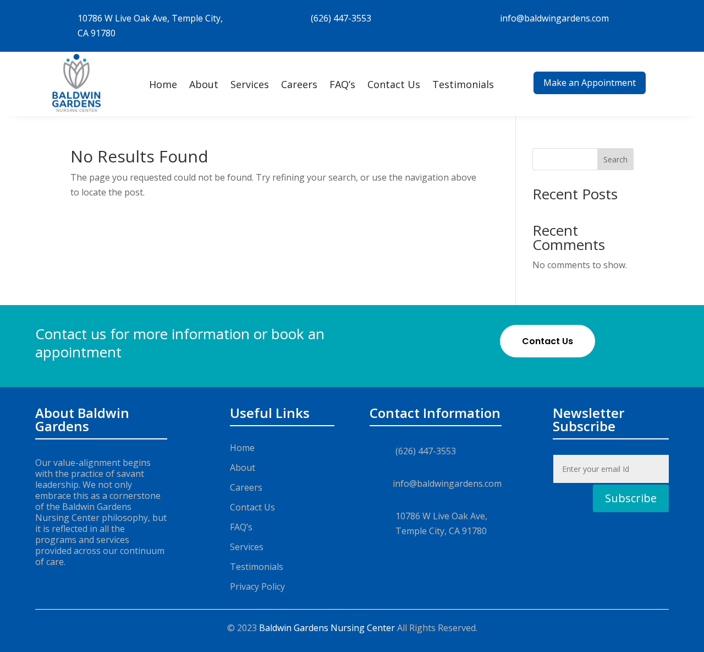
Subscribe (631, 498)
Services (249, 84)
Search (615, 159)
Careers (299, 84)
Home (163, 84)
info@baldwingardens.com (554, 18)
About (203, 84)
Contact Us (393, 84)
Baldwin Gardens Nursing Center (327, 628)
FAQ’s (342, 84)
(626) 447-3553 (341, 18)
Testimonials (463, 84)
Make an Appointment (589, 83)
